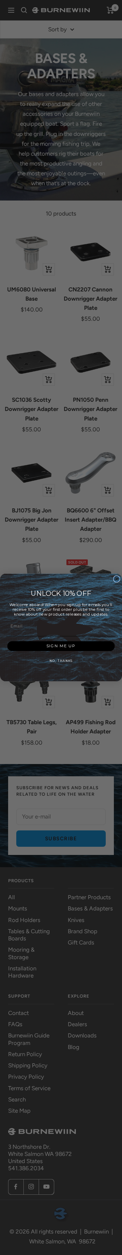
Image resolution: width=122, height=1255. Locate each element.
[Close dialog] (117, 579)
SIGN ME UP (61, 646)
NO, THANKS (61, 661)
